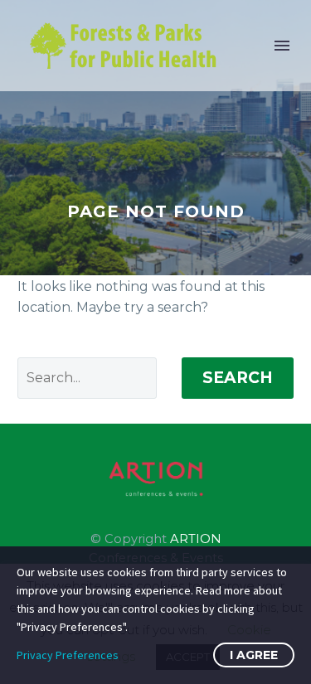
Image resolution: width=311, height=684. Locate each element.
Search (237, 377)
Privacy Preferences (68, 655)
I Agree (254, 655)
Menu (282, 45)
